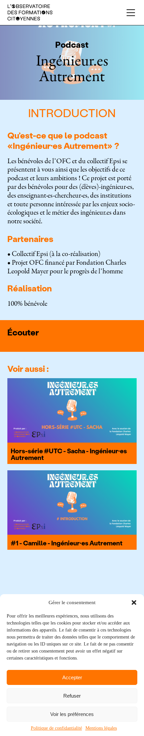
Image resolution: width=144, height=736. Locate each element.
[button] (134, 602)
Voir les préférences (72, 714)
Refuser (72, 696)
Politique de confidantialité (56, 728)
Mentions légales (101, 728)
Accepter (72, 677)
